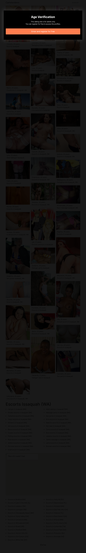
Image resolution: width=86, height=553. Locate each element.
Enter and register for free (43, 31)
